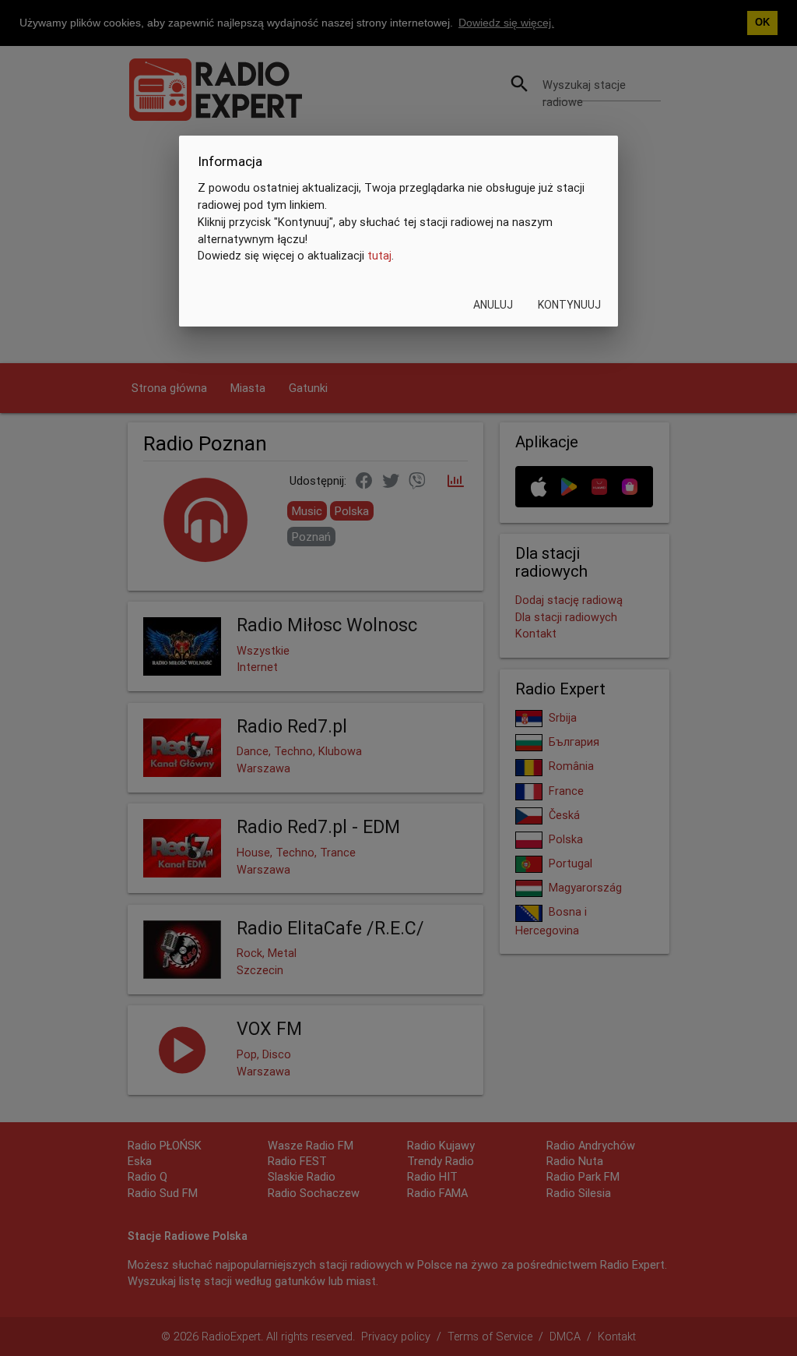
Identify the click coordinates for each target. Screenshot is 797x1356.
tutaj (379, 255)
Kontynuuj (569, 305)
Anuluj (493, 305)
